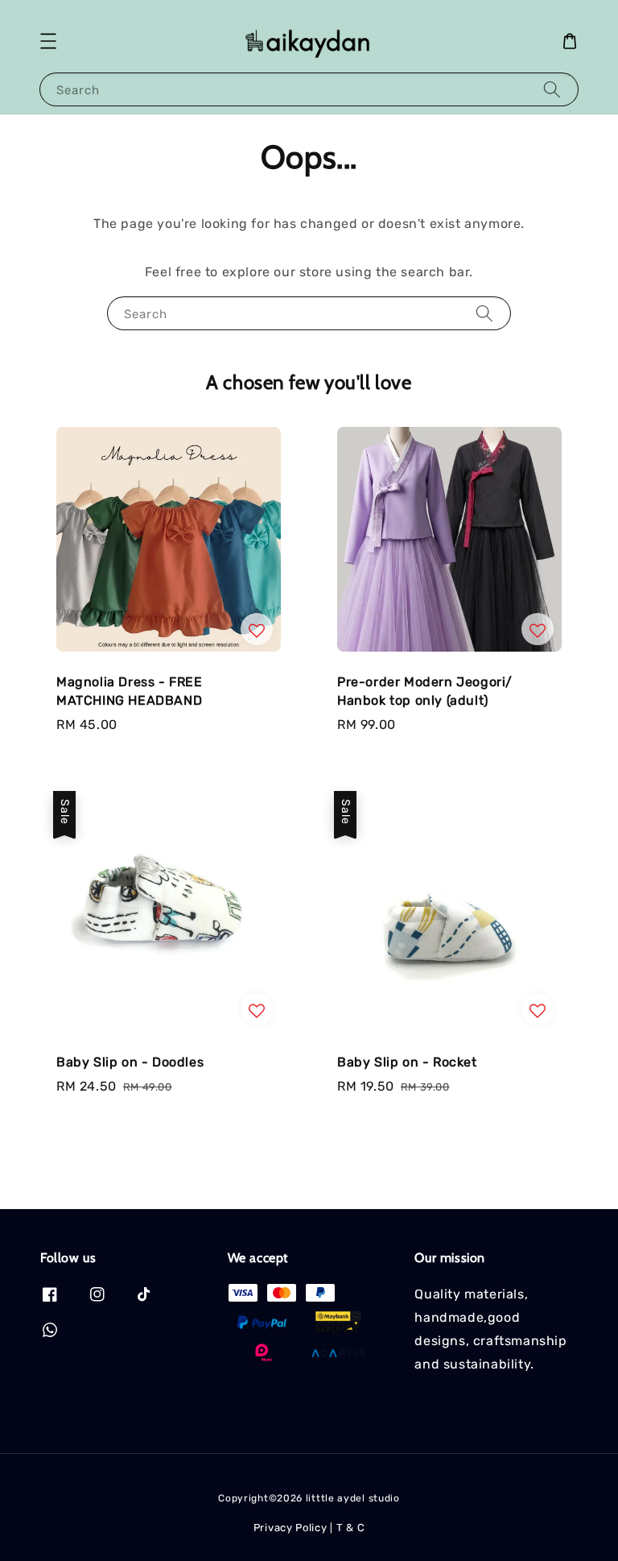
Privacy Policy (290, 1528)
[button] (48, 41)
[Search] (552, 89)
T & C (350, 1528)
